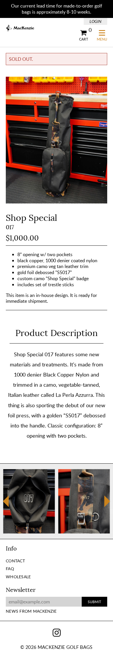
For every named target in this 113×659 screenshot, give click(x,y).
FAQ (10, 568)
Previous (6, 505)
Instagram (56, 632)
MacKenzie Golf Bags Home (20, 28)
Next (107, 501)
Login (95, 21)
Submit (94, 601)
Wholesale (18, 576)
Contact (15, 560)
